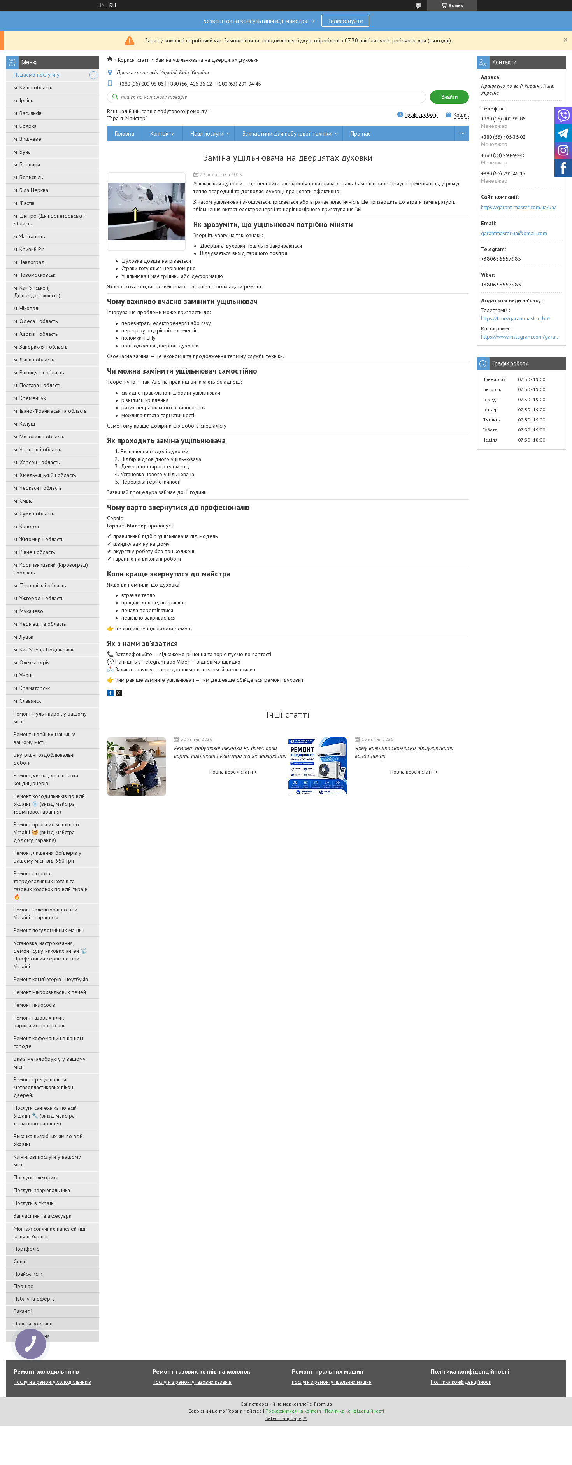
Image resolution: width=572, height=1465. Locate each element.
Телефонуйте (345, 20)
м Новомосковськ (34, 274)
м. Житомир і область (38, 539)
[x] (119, 694)
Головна (124, 133)
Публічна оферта (34, 1298)
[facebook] (110, 694)
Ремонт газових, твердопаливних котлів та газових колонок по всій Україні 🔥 (51, 885)
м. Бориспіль (28, 177)
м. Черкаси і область (37, 487)
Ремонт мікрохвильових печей (50, 991)
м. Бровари (27, 164)
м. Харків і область (36, 333)
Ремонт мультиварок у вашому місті (50, 717)
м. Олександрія (32, 662)
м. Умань (23, 675)
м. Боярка (25, 125)
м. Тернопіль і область (40, 585)
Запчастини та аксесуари (43, 1215)
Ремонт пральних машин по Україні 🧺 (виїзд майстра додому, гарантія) (46, 832)
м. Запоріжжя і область (40, 346)
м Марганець (29, 236)
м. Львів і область (34, 359)
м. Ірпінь (23, 100)
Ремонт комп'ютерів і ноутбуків (51, 979)
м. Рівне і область (34, 551)
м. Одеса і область (36, 321)
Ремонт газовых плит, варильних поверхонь (39, 1021)
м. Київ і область (33, 87)
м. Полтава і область (37, 385)
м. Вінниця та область (39, 372)
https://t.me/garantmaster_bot (515, 318)
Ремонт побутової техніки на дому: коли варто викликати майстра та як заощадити (230, 752)
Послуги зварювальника (42, 1190)
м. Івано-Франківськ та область (50, 410)
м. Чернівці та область (40, 623)
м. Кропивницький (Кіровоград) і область (51, 568)
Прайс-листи (28, 1273)
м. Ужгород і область (38, 598)
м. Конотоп (26, 526)
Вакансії (23, 1311)
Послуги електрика (36, 1177)
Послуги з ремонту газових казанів (192, 1382)
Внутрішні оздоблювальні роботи (44, 758)
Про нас (23, 1286)
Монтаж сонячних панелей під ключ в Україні (50, 1232)
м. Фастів (24, 202)
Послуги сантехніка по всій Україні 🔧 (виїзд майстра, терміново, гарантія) (45, 1115)
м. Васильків (28, 113)
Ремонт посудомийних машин (49, 930)
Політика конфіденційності (461, 1382)
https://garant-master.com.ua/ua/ (518, 207)
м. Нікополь (27, 308)
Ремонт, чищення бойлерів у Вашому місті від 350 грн (47, 856)
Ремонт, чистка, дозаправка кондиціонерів (46, 779)
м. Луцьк (23, 636)
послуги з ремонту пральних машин (332, 1382)
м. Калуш (24, 423)
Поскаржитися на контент (293, 1411)
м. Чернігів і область (37, 449)
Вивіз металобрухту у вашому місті (50, 1062)
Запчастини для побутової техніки (287, 133)
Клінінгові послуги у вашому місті (47, 1160)
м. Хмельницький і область (45, 474)
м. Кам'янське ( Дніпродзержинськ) (37, 291)
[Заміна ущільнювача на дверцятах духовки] (146, 211)
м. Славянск (27, 700)
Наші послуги (207, 133)
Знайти (449, 97)
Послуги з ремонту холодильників (52, 1382)
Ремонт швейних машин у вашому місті (44, 738)
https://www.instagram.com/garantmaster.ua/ (521, 336)
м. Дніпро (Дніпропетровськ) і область (49, 219)
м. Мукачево (28, 611)
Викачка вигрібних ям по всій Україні (48, 1140)
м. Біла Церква (31, 190)
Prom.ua (323, 1404)
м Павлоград (29, 261)
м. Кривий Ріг (29, 249)
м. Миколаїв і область (39, 436)
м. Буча (22, 151)
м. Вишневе (27, 138)
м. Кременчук (30, 398)
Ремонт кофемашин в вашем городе (48, 1042)
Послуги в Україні (34, 1203)
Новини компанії (33, 1323)
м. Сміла (23, 500)
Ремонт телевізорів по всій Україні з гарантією (45, 913)
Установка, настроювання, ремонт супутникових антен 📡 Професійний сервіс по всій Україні (50, 954)
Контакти (162, 133)
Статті (20, 1261)
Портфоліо (27, 1248)
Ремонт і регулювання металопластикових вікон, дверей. (44, 1087)
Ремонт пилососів (34, 1004)
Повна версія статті (231, 771)
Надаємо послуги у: (37, 74)
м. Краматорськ (32, 687)
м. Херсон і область (37, 462)
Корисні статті (134, 59)
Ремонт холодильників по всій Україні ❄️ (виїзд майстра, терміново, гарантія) (49, 804)
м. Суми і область (34, 513)
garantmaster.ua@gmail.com (514, 233)
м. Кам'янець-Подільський (44, 649)
